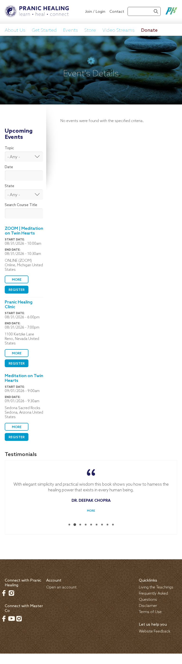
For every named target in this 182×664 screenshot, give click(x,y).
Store (90, 30)
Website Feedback (154, 631)
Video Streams (118, 30)
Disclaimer (148, 606)
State (9, 186)
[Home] (37, 12)
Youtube (11, 618)
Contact (116, 11)
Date (9, 167)
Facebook (4, 593)
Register (17, 290)
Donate (149, 30)
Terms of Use (150, 612)
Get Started (44, 30)
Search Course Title (21, 205)
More (17, 280)
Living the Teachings (156, 587)
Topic (9, 148)
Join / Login (95, 11)
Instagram (11, 593)
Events (70, 30)
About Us (15, 30)
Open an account (61, 587)
